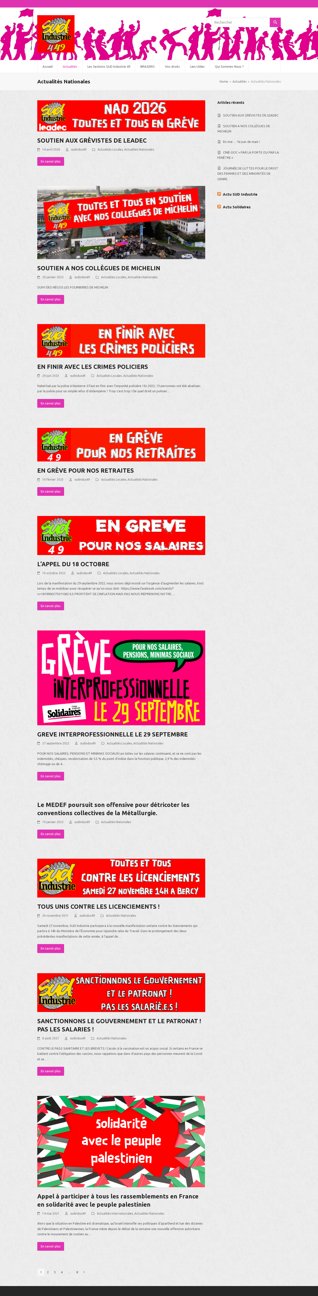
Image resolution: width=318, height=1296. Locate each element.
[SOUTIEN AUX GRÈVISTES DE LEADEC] (121, 115)
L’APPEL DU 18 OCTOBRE (73, 564)
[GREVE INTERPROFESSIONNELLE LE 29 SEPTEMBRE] (121, 677)
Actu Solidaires (237, 207)
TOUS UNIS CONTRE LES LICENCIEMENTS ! (98, 906)
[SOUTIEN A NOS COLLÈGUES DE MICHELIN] (121, 222)
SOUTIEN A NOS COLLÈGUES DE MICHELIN (98, 268)
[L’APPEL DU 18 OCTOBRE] (121, 535)
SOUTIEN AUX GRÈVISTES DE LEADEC (92, 140)
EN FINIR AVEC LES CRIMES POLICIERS (92, 366)
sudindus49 (78, 149)
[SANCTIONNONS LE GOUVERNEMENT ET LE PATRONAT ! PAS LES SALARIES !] (121, 992)
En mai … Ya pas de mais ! (241, 141)
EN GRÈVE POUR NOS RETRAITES (85, 470)
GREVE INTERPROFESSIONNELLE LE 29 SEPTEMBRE (112, 734)
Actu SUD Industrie (240, 194)
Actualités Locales (110, 149)
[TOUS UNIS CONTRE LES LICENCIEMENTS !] (121, 877)
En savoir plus (51, 161)
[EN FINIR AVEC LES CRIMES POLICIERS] (121, 340)
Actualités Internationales (115, 1213)
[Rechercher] (275, 22)
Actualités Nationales (139, 149)
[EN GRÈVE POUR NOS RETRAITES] (121, 444)
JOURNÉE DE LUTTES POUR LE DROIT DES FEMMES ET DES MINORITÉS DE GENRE (247, 174)
